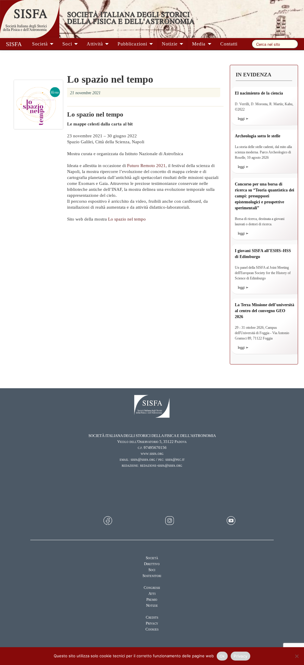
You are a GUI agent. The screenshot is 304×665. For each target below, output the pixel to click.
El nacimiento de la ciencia (259, 93)
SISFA (14, 44)
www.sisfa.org (152, 454)
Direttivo (152, 564)
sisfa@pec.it (175, 460)
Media (199, 43)
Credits (152, 617)
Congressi (152, 588)
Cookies (152, 629)
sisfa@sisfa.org (143, 460)
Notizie (170, 43)
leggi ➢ (243, 119)
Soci (67, 43)
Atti (152, 594)
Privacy (152, 623)
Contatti (229, 43)
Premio (151, 600)
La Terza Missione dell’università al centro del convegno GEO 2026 (264, 311)
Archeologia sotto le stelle (257, 136)
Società (40, 43)
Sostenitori (151, 576)
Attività (95, 43)
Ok (222, 656)
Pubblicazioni (133, 43)
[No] (297, 656)
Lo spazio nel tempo (127, 219)
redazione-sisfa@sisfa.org (161, 465)
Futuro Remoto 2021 (146, 165)
